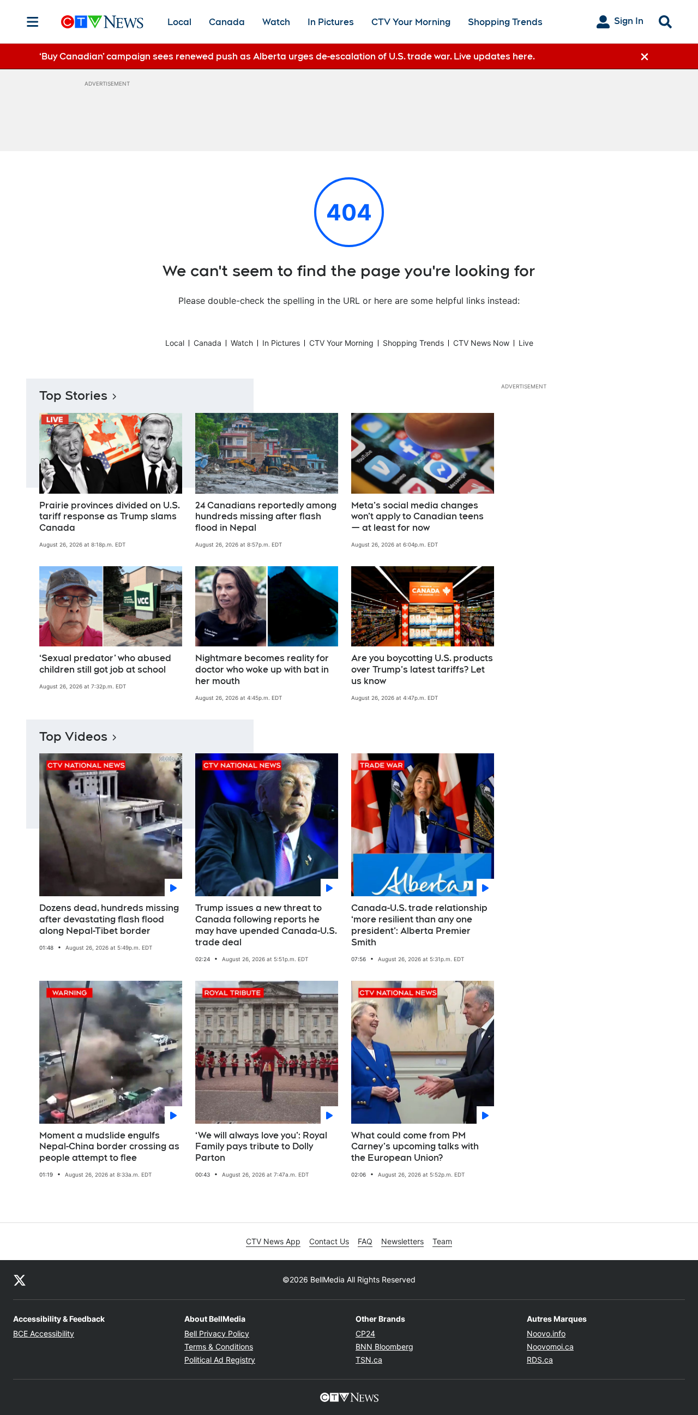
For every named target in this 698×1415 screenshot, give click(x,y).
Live (526, 342)
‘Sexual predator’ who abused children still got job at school (105, 664)
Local (179, 22)
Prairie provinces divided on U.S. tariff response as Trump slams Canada (109, 516)
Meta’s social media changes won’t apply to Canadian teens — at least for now (417, 516)
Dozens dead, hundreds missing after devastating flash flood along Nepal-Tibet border (109, 919)
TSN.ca (369, 1359)
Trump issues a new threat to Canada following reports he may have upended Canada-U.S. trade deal (266, 925)
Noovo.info (546, 1333)
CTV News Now (481, 342)
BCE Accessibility (43, 1333)
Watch (276, 22)
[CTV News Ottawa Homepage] (102, 21)
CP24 (365, 1333)
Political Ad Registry (219, 1359)
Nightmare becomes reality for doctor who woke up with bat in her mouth (262, 669)
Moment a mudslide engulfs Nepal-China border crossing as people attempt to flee (109, 1147)
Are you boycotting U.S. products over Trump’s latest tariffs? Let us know (422, 669)
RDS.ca (540, 1359)
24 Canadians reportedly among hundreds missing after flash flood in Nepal (265, 516)
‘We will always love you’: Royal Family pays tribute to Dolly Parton (261, 1147)
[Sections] (33, 22)
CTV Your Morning (410, 22)
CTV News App (273, 1241)
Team (442, 1241)
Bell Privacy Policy (216, 1333)
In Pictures (331, 22)
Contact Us (329, 1241)
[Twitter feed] (19, 1279)
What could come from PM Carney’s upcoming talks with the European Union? (415, 1147)
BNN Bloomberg (384, 1346)
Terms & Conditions (218, 1346)
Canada (227, 22)
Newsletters (402, 1241)
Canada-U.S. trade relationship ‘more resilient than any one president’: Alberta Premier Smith (419, 925)
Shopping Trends (505, 22)
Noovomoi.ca (550, 1346)
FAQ (365, 1241)
